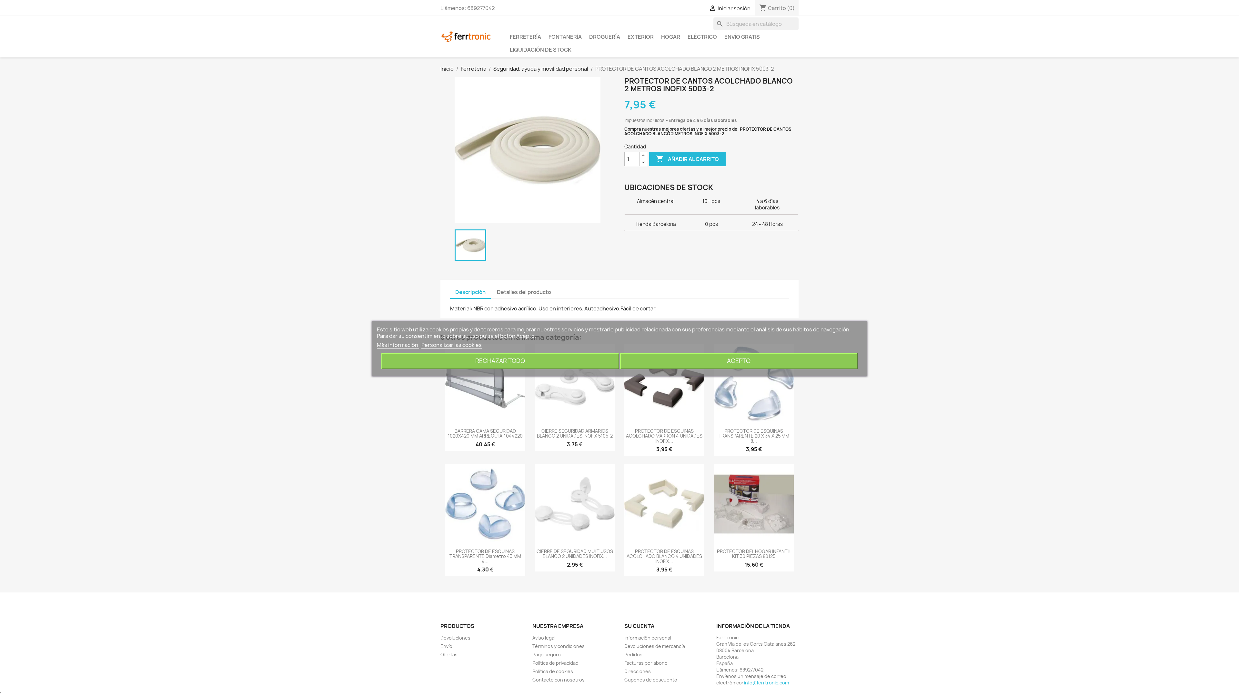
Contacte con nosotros (558, 680)
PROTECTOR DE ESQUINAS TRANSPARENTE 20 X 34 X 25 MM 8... (754, 436)
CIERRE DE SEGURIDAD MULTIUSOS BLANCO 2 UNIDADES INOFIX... (575, 553)
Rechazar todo (500, 361)
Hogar (670, 36)
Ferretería (525, 36)
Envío (446, 646)
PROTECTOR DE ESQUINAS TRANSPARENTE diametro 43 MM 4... (485, 556)
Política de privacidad (555, 663)
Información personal (647, 638)
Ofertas (449, 655)
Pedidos (633, 655)
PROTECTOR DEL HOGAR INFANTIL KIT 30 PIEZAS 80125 (754, 553)
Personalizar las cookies (451, 344)
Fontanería (565, 36)
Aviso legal (543, 638)
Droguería (604, 36)
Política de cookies (552, 671)
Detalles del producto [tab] (524, 292)
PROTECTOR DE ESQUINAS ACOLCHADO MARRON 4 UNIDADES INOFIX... (664, 436)
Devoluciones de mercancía (654, 646)
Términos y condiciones (558, 646)
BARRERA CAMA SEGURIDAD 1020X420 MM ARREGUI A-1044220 (485, 433)
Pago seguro (546, 655)
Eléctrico (702, 36)
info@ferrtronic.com (766, 683)
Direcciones (637, 671)
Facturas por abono (646, 663)
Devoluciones (455, 638)
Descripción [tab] (470, 292)
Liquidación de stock (540, 49)
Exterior (641, 36)
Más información (398, 344)
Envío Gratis (742, 36)
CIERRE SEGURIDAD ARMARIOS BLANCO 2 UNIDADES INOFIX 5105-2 (575, 433)
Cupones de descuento (650, 680)
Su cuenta (639, 626)
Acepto (738, 361)
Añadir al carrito (687, 159)
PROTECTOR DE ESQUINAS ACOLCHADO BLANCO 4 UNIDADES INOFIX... (664, 556)
